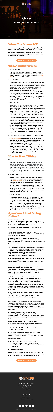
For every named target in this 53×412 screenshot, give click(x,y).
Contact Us (19, 337)
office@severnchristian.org (26, 399)
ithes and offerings (16, 138)
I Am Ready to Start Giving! (26, 60)
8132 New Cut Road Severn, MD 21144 (26, 396)
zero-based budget (17, 180)
